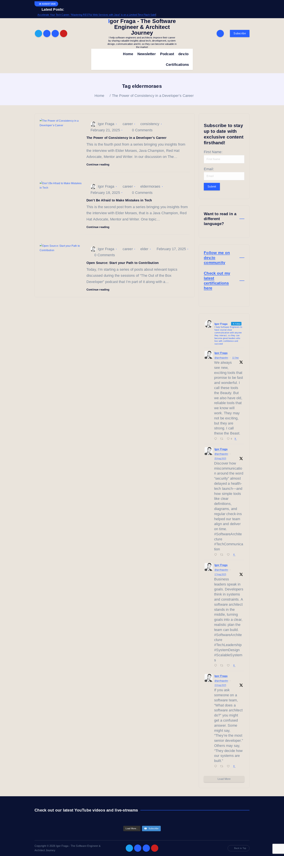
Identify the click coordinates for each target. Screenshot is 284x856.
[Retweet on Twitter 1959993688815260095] (222, 554)
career (128, 124)
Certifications (177, 65)
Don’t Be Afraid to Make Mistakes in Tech (119, 200)
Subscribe (240, 33)
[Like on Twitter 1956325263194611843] (229, 766)
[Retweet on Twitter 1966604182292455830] (222, 439)
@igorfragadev (221, 358)
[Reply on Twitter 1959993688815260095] (216, 554)
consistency (149, 124)
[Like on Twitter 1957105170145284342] (229, 665)
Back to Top (240, 848)
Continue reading (98, 164)
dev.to (183, 54)
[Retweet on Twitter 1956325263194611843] (222, 766)
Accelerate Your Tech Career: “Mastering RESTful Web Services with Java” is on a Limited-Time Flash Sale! (96, 14)
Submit (212, 186)
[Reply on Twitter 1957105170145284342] (216, 665)
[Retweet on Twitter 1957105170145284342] (222, 665)
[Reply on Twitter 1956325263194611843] (216, 766)
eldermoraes (150, 186)
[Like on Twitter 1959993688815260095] (229, 554)
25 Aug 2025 (220, 458)
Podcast (167, 54)
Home (128, 54)
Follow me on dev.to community (217, 257)
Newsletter (146, 54)
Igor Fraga (106, 124)
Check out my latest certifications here (217, 280)
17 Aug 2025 (220, 574)
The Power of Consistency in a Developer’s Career (153, 96)
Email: (209, 169)
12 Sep (235, 358)
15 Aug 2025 (220, 685)
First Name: (213, 152)
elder (144, 249)
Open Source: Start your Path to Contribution (122, 263)
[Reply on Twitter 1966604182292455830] (216, 439)
